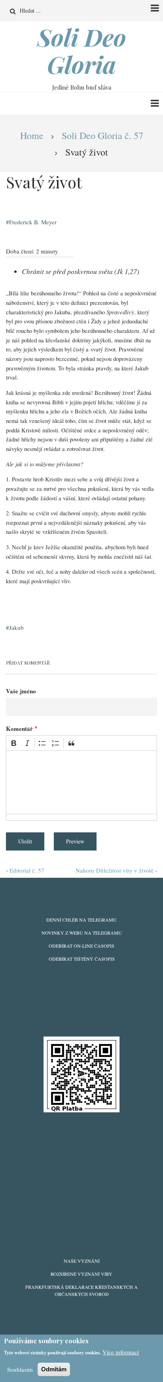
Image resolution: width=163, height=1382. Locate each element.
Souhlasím (20, 1369)
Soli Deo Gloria (81, 50)
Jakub (16, 627)
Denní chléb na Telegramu (81, 919)
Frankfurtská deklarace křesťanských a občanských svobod (81, 1290)
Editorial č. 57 (25, 870)
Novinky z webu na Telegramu (82, 932)
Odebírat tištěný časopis (82, 959)
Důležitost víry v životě (126, 870)
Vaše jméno (21, 691)
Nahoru (85, 870)
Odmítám (53, 1369)
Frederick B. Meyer (33, 222)
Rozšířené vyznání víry (81, 1274)
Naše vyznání (82, 1261)
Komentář (19, 728)
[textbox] (81, 782)
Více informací (120, 1352)
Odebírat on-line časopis (81, 946)
